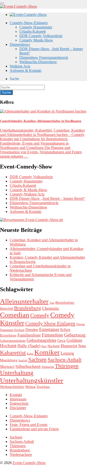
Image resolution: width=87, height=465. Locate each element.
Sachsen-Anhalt (64, 360)
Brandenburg (27, 308)
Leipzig (67, 353)
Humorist (69, 345)
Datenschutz (19, 403)
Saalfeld (22, 360)
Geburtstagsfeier (41, 340)
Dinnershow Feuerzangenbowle (43, 57)
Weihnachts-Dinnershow (38, 62)
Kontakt (16, 395)
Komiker (47, 352)
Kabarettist (13, 353)
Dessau (80, 324)
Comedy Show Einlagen (50, 323)
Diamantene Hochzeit (12, 330)
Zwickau (43, 387)
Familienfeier (29, 335)
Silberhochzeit (28, 366)
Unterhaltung (16, 372)
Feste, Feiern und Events (28, 425)
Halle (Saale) (28, 345)
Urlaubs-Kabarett (32, 31)
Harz (44, 346)
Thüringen (67, 366)
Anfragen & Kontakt (25, 70)
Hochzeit (54, 346)
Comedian (14, 315)
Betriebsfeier (64, 302)
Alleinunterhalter (24, 301)
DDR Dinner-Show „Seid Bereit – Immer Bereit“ (47, 198)
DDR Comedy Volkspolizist (40, 36)
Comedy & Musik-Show (28, 190)
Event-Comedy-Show (29, 463)
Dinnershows (20, 44)
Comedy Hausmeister (35, 27)
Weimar (30, 387)
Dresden (31, 330)
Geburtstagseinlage (13, 341)
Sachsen (37, 359)
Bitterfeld (6, 308)
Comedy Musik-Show (36, 40)
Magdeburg (8, 360)
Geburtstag (75, 334)
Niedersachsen (21, 454)
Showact (7, 366)
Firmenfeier (52, 334)
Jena (82, 345)
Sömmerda (48, 367)
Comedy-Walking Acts (27, 194)
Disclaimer (18, 408)
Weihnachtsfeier (12, 387)
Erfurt (65, 329)
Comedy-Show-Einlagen (29, 23)
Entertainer (49, 329)
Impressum (18, 399)
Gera (61, 340)
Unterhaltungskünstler (31, 380)
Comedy (39, 315)
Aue (52, 302)
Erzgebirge (8, 335)
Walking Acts (20, 66)
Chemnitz (50, 308)
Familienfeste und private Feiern (34, 429)
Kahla (30, 353)
